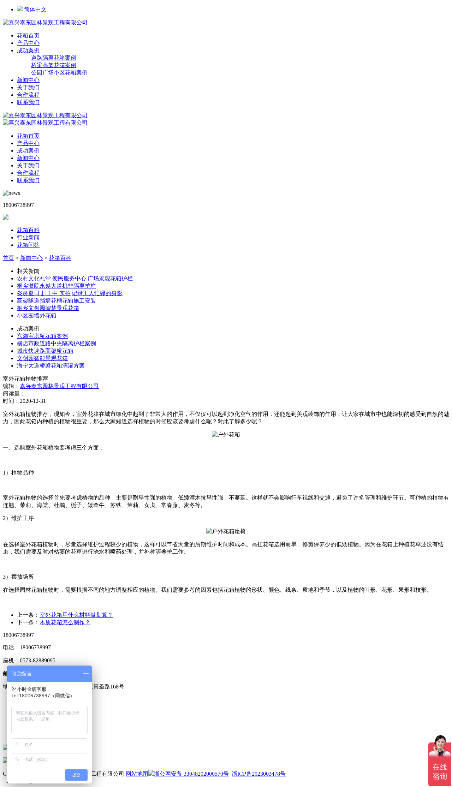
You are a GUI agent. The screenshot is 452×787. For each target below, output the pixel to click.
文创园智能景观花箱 (42, 358)
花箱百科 (28, 230)
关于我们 (28, 87)
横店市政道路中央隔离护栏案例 (56, 343)
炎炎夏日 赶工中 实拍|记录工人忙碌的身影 (70, 293)
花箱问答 (28, 245)
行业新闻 (28, 237)
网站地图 (137, 774)
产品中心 (28, 43)
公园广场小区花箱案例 (59, 73)
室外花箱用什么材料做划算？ (76, 615)
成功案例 (28, 50)
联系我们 (28, 102)
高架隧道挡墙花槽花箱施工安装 (56, 301)
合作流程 (28, 95)
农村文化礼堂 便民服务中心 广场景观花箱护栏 (75, 278)
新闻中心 (28, 80)
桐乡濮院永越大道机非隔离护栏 (56, 286)
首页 (8, 258)
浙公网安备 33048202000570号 (191, 774)
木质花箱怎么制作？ (65, 622)
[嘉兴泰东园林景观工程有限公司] (45, 22)
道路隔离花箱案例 (53, 58)
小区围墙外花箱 (36, 315)
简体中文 (35, 9)
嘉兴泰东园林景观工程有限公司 (59, 386)
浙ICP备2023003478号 (259, 774)
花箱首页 (28, 35)
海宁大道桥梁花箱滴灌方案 (51, 366)
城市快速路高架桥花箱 (45, 351)
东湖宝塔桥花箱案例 (42, 336)
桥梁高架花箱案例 (53, 65)
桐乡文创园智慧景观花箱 (48, 308)
